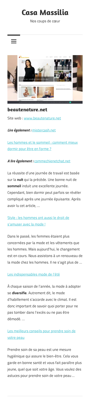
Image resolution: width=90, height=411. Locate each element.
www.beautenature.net (42, 118)
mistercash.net (44, 130)
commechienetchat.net (52, 161)
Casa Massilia (45, 12)
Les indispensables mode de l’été (33, 274)
